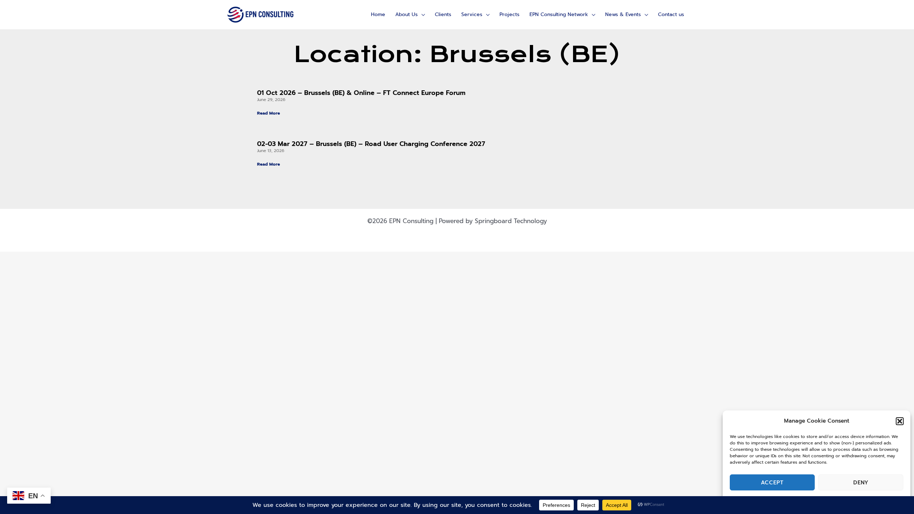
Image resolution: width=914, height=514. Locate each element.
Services (471, 14)
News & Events (623, 14)
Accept (772, 483)
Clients (443, 14)
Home (378, 14)
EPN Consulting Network (558, 14)
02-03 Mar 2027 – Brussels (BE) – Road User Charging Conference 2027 (371, 144)
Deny (861, 483)
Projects (509, 14)
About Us (406, 14)
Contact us (671, 14)
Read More (268, 113)
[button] (899, 421)
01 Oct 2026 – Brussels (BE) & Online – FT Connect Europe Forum (361, 93)
